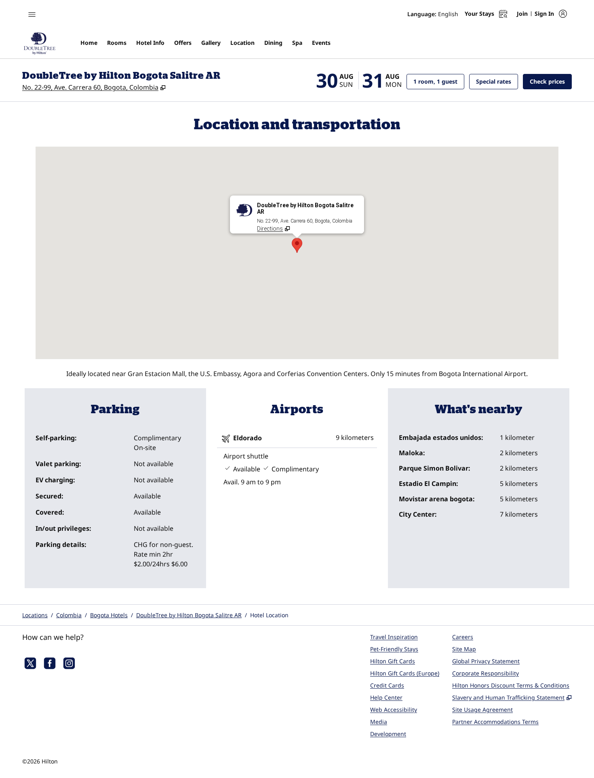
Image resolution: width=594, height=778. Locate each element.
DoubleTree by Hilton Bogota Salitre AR (189, 615)
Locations (35, 615)
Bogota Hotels (109, 615)
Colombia (69, 615)
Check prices (551, 81)
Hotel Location (269, 615)
